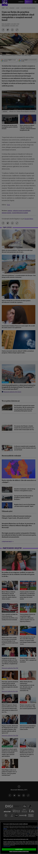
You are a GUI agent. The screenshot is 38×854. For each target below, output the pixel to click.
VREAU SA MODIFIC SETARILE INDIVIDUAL (19, 851)
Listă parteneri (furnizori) (6, 846)
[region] (19, 838)
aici (28, 833)
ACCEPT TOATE (18, 849)
